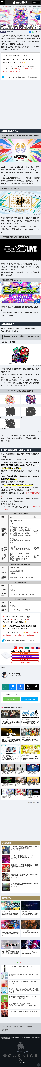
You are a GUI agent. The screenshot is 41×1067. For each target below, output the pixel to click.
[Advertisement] (20, 106)
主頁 (3, 1027)
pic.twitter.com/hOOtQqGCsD (25, 635)
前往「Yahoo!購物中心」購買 (26, 656)
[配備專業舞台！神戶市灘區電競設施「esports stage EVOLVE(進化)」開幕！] (10, 944)
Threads (28, 688)
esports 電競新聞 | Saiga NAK (20, 1052)
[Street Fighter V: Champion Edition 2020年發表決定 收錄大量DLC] (10, 924)
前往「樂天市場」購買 (25, 659)
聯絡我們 (16, 1027)
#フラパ (7, 71)
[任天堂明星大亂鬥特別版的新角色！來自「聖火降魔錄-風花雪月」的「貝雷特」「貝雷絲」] (10, 905)
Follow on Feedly (10, 699)
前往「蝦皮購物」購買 (25, 653)
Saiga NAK (20, 2)
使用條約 (22, 1027)
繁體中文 (35, 2)
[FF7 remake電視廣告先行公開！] (30, 924)
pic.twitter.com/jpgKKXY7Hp (20, 71)
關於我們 (9, 1027)
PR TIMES (39, 163)
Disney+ (37, 802)
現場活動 (3, 31)
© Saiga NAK (20, 1063)
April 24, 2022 (33, 77)
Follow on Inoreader (29, 699)
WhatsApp (5, 688)
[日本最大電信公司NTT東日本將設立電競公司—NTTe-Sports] (30, 905)
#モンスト (11, 635)
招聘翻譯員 (5, 1030)
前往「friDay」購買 (26, 662)
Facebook (21, 688)
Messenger (13, 688)
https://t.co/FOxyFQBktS (23, 69)
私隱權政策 (29, 1027)
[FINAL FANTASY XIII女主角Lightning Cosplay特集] (30, 944)
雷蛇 (31, 802)
